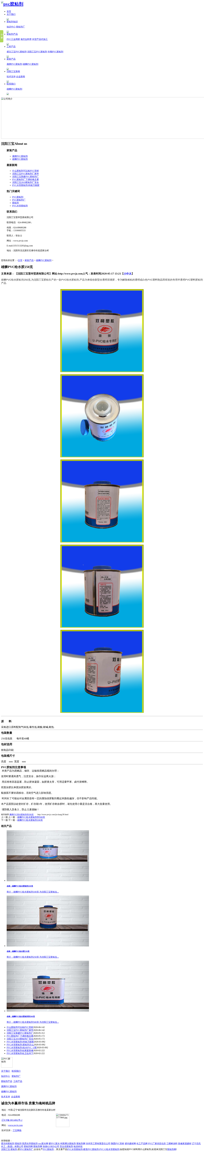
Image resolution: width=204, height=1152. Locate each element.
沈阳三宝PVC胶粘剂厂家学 (25, 173)
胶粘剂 (15, 203)
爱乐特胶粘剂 (7, 1143)
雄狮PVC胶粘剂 (30, 64)
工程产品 (11, 46)
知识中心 (11, 27)
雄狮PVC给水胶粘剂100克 (30, 820)
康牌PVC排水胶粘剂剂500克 (21, 814)
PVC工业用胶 (13, 39)
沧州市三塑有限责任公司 (98, 1143)
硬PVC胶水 (54, 1143)
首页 (9, 11)
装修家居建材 (184, 1143)
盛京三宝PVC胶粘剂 (17, 51)
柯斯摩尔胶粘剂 (68, 1143)
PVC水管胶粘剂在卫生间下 (20, 1053)
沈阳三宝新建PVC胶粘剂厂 (25, 176)
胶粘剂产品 (12, 34)
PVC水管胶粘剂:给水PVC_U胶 (22, 1047)
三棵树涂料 (171, 1143)
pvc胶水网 (43, 1143)
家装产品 (11, 59)
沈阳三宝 (5, 1149)
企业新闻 (20, 76)
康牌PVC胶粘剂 (14, 64)
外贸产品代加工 (40, 39)
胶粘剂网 (80, 1143)
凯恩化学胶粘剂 (30, 1143)
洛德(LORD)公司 (51, 1146)
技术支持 (11, 76)
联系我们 (11, 84)
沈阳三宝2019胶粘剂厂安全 (25, 182)
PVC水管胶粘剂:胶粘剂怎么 (20, 1044)
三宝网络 (17, 1130)
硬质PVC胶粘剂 (91, 1149)
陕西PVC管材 (117, 1143)
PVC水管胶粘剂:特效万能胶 (25, 185)
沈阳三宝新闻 (13, 71)
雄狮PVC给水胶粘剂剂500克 (31, 817)
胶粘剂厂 (20, 27)
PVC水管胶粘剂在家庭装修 (20, 1050)
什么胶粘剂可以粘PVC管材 (25, 171)
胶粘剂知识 (12, 21)
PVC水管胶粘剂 (20, 206)
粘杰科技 (78, 1146)
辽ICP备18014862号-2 (12, 1120)
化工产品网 (142, 1143)
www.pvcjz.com (15, 1125)
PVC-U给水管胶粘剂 (109, 1149)
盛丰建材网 (130, 1143)
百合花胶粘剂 (66, 1146)
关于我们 (11, 14)
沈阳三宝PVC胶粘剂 (37, 51)
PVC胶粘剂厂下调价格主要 (25, 179)
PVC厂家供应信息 (157, 1143)
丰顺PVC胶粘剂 (55, 51)
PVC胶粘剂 (17, 197)
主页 (20, 260)
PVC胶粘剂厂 (19, 200)
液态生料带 (26, 39)
